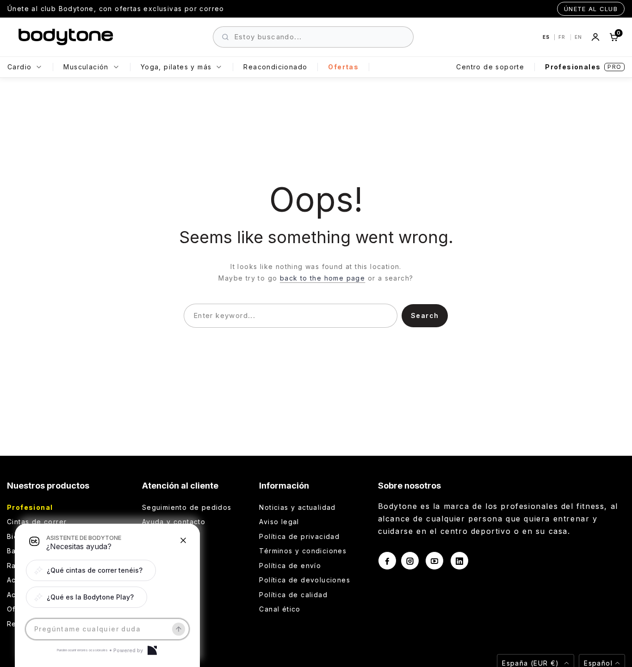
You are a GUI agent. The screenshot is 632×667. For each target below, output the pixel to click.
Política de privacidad (299, 536)
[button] (91, 570)
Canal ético (279, 609)
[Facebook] (387, 560)
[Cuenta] (595, 37)
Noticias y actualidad (297, 507)
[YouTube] (434, 560)
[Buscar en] (225, 37)
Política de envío (290, 565)
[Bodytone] (65, 37)
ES (547, 37)
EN (578, 37)
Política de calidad (293, 595)
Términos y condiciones (303, 551)
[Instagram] (410, 560)
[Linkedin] (459, 560)
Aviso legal (279, 522)
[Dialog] (152, 650)
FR (562, 37)
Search (425, 315)
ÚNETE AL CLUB (591, 8)
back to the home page (322, 278)
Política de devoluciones (304, 580)
